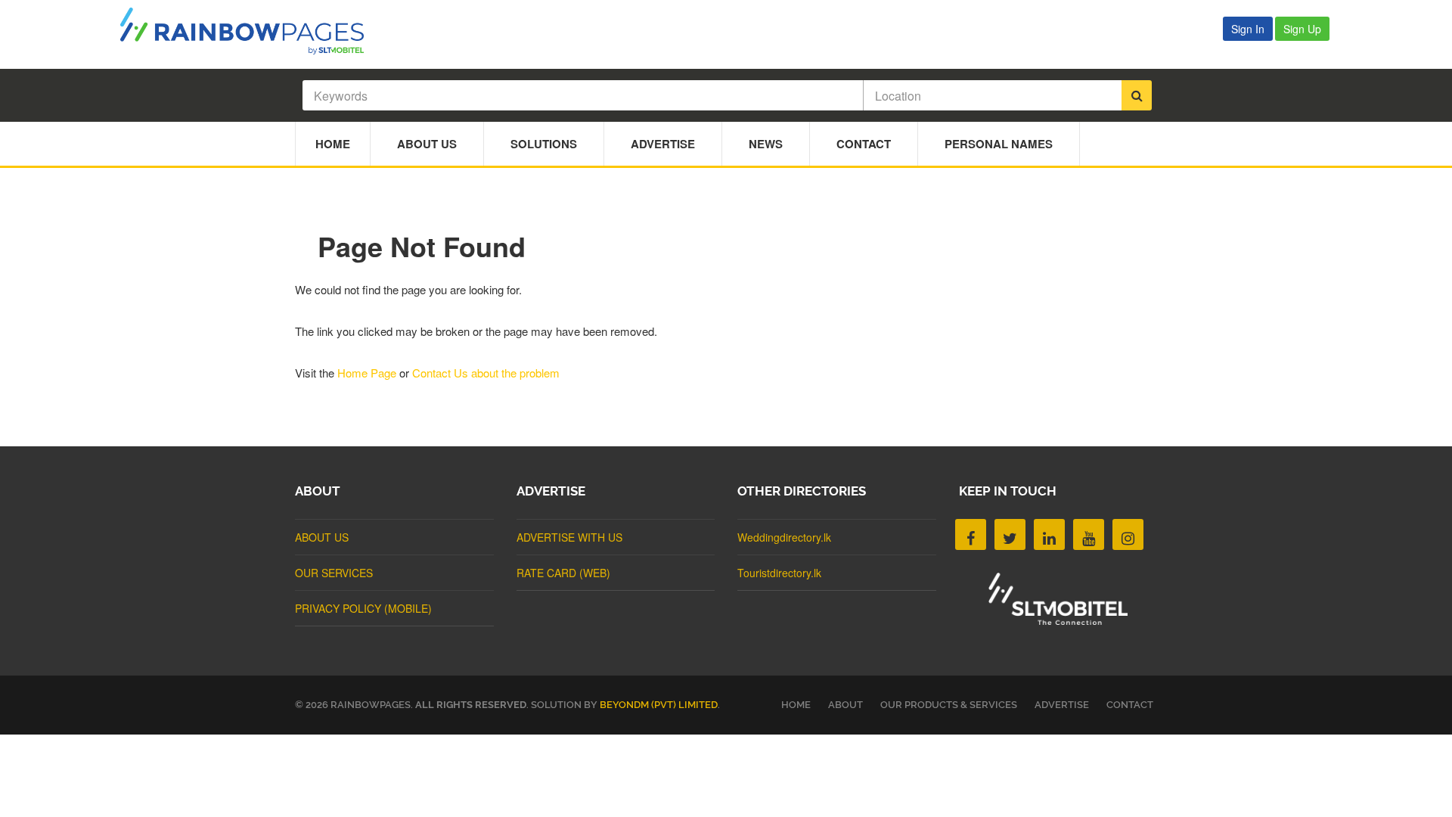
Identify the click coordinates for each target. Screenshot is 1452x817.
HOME (796, 704)
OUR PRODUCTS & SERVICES (948, 704)
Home (332, 143)
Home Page (366, 373)
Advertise (663, 143)
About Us (427, 143)
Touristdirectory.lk (779, 572)
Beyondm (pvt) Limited (659, 704)
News (766, 143)
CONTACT (1129, 704)
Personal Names (999, 143)
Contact (863, 143)
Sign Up (1302, 28)
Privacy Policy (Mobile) (363, 608)
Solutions (543, 143)
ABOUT (845, 704)
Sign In (1247, 28)
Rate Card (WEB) (563, 572)
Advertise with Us (569, 537)
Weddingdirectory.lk (784, 537)
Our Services (334, 572)
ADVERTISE (1062, 704)
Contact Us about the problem (486, 373)
